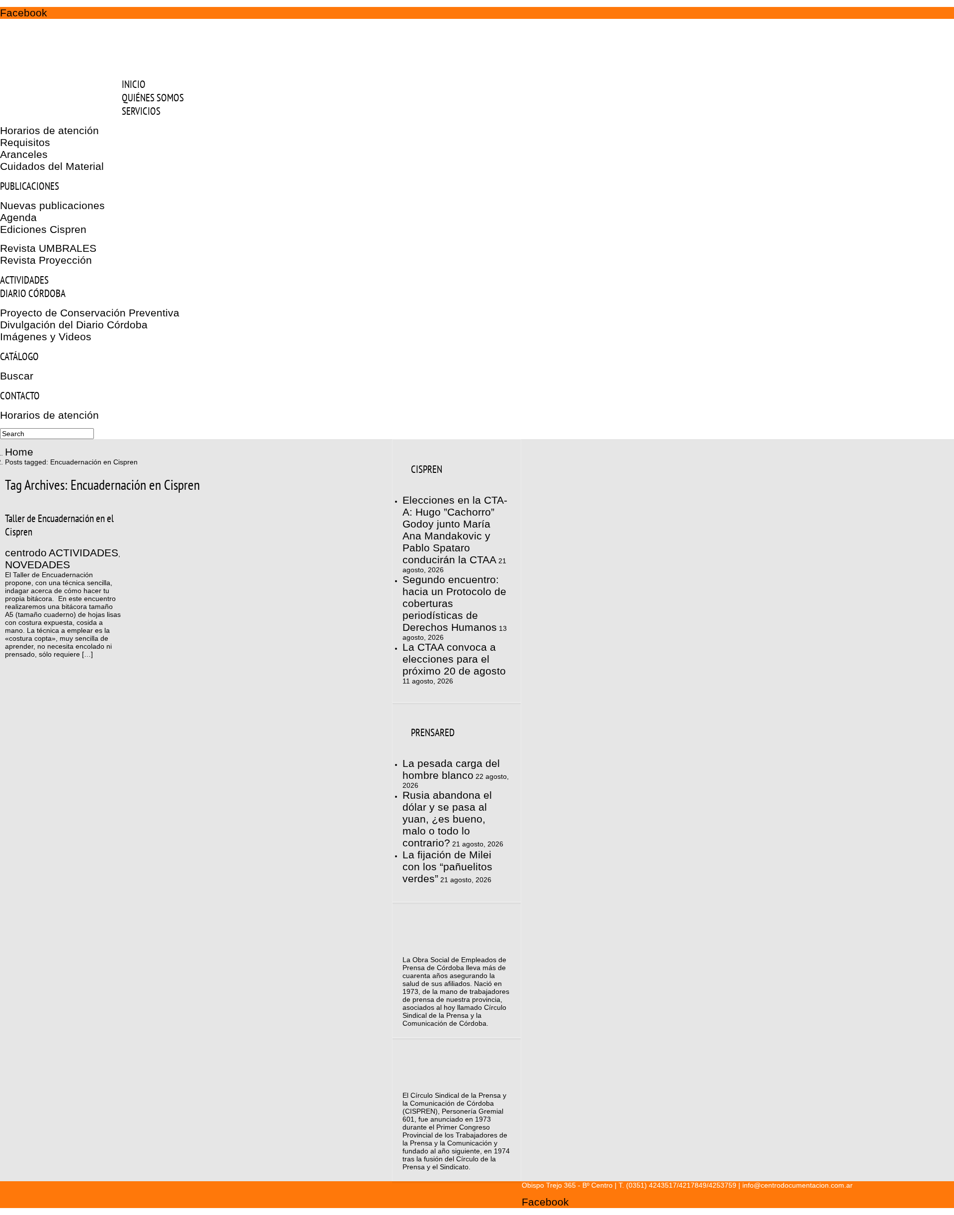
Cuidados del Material (52, 166)
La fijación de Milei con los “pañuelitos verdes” (447, 866)
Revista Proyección (46, 260)
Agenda (18, 217)
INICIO (134, 84)
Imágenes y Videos (45, 336)
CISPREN (426, 469)
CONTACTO (20, 395)
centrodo (26, 552)
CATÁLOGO (19, 356)
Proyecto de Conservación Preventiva (89, 312)
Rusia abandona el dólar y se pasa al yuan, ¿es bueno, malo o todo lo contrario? (447, 818)
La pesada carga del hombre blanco (451, 769)
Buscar (16, 375)
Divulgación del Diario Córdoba (74, 324)
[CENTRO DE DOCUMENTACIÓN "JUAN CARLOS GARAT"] (65, 64)
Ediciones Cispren (43, 229)
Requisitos (25, 142)
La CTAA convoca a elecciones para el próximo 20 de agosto (454, 659)
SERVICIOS (141, 111)
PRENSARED (433, 732)
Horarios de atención (49, 130)
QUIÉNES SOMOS (153, 97)
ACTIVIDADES (24, 280)
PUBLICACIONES (29, 186)
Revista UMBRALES (48, 248)
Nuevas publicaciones (52, 205)
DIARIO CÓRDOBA (33, 293)
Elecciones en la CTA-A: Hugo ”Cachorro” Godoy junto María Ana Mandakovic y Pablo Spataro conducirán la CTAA (454, 529)
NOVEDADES (37, 564)
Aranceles (24, 154)
